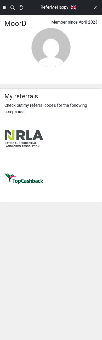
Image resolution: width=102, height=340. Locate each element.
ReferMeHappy (55, 7)
